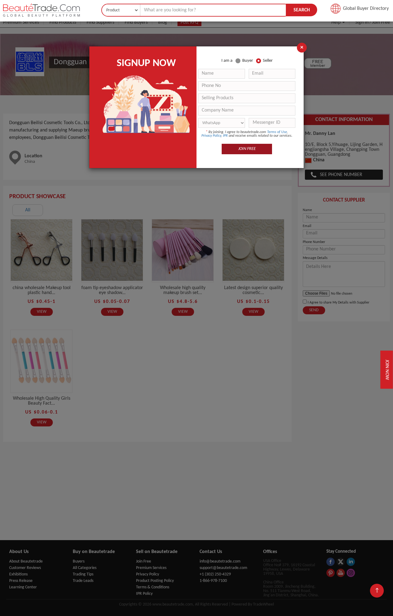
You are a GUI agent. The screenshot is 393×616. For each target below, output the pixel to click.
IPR (225, 136)
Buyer (247, 60)
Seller (268, 60)
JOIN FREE (247, 149)
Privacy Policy (211, 136)
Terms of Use (277, 132)
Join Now (386, 369)
